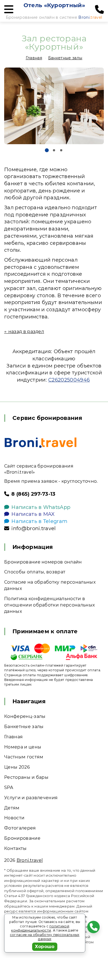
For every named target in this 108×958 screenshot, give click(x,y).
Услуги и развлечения (31, 797)
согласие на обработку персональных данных (44, 937)
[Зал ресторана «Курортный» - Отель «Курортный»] (54, 106)
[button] (47, 150)
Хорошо (45, 946)
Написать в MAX (33, 514)
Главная (34, 57)
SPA (8, 787)
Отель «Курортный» (54, 5)
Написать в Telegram (39, 521)
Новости (14, 817)
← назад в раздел (24, 331)
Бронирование (22, 838)
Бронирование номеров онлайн (43, 562)
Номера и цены (22, 747)
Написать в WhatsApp (40, 507)
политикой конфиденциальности (40, 928)
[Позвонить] (99, 9)
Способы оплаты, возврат (34, 572)
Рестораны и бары (26, 777)
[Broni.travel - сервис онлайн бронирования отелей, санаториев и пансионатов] (40, 442)
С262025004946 (69, 380)
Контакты (15, 848)
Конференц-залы (24, 716)
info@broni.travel (33, 528)
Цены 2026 (17, 767)
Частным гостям (23, 757)
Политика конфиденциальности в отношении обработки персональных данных (49, 605)
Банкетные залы (65, 57)
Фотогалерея (20, 828)
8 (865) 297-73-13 (33, 494)
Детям (12, 808)
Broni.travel (30, 860)
